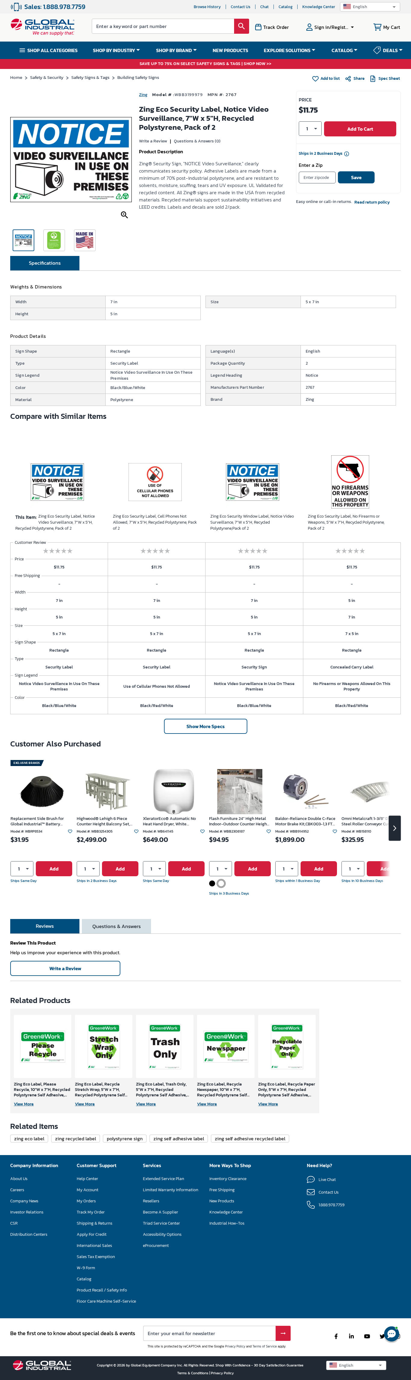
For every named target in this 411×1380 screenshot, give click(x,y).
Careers (17, 1190)
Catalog (285, 7)
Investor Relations (26, 1212)
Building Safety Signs (138, 77)
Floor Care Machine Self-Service (106, 1301)
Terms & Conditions (193, 1373)
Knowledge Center (318, 7)
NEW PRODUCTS (230, 50)
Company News (24, 1201)
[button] (370, 6)
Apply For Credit (92, 1234)
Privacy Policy (235, 1346)
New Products (221, 1201)
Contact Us (240, 7)
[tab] (44, 263)
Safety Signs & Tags (90, 77)
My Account (87, 1190)
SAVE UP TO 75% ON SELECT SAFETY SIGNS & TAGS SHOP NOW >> (206, 64)
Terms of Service (264, 1346)
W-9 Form (86, 1268)
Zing (143, 95)
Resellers (151, 1201)
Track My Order (91, 1212)
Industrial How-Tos (226, 1223)
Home (16, 77)
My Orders (86, 1201)
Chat (264, 7)
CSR (13, 1223)
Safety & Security (46, 77)
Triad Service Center (161, 1223)
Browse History (207, 7)
